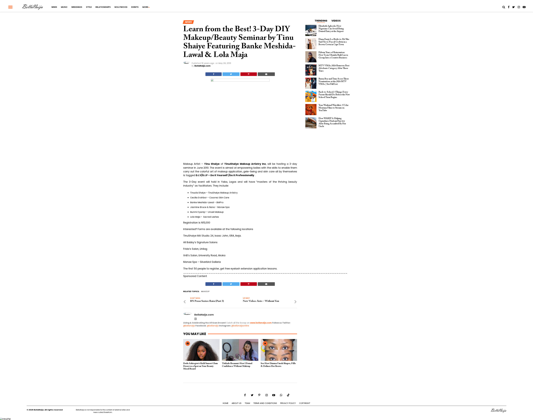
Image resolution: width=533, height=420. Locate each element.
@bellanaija (189, 325)
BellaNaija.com (202, 65)
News (54, 7)
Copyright (304, 403)
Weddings (76, 7)
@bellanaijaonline (240, 325)
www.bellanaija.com (261, 322)
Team (247, 403)
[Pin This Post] (248, 74)
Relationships (103, 7)
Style (89, 7)
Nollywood (121, 7)
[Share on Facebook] (213, 74)
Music (64, 7)
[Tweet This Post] (230, 74)
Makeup (205, 291)
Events (135, 7)
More (145, 7)
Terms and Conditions (265, 403)
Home (225, 403)
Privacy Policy (288, 403)
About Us (236, 403)
